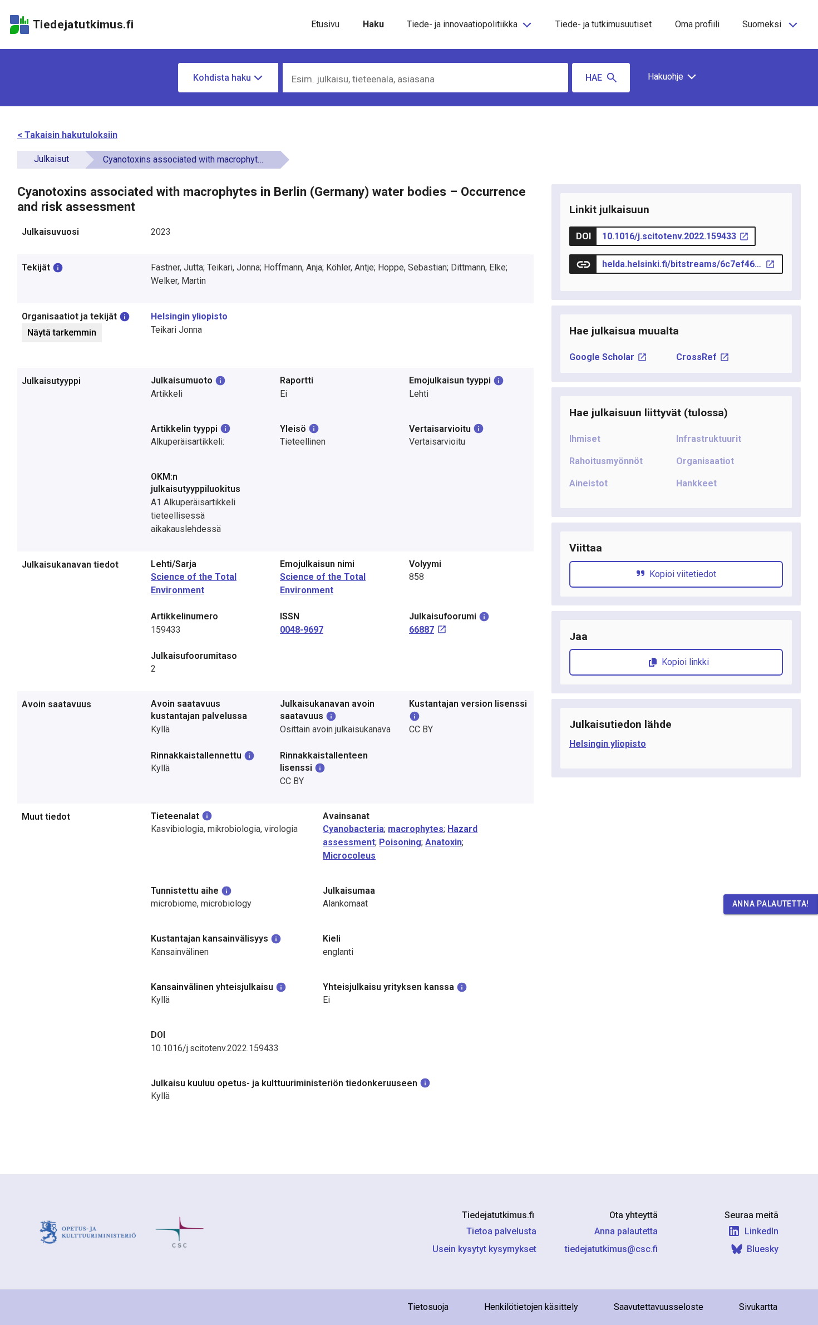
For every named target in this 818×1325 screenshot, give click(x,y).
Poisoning (400, 842)
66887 (421, 629)
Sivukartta (758, 1307)
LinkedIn (761, 1231)
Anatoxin (443, 842)
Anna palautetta (626, 1231)
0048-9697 (301, 629)
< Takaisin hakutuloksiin (67, 135)
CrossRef (696, 357)
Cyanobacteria (353, 829)
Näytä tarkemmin (61, 332)
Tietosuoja (428, 1307)
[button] (668, 77)
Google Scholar (601, 357)
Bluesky (762, 1249)
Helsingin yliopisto (189, 316)
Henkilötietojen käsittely (531, 1307)
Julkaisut (51, 159)
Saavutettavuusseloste (658, 1307)
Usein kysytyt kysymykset (484, 1249)
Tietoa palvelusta (501, 1231)
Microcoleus (349, 855)
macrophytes (416, 829)
